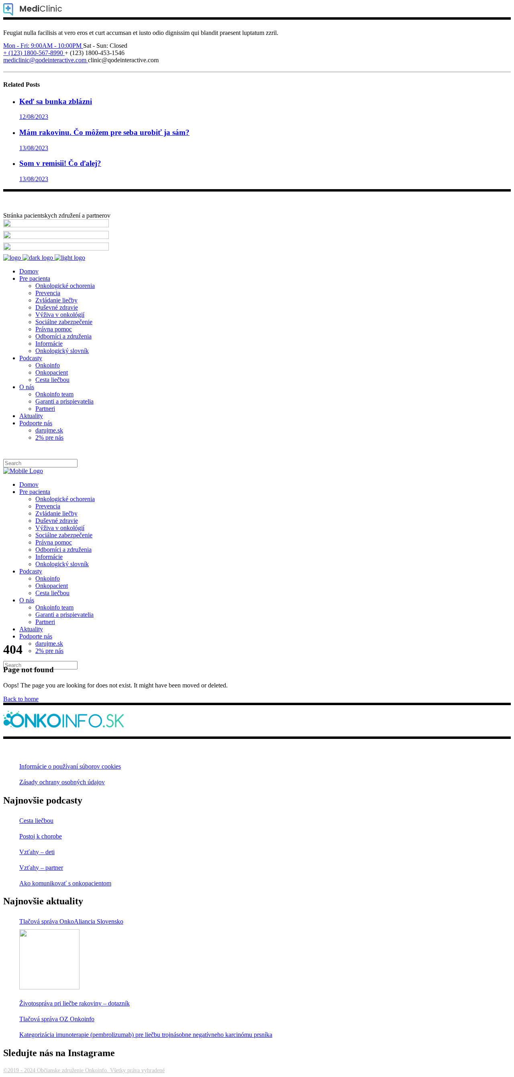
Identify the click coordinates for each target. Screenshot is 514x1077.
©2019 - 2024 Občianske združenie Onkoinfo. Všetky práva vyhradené (84, 1070)
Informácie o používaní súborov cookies (70, 766)
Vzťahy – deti (37, 852)
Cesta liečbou (36, 820)
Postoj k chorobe (40, 836)
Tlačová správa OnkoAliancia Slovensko (71, 921)
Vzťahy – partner (41, 867)
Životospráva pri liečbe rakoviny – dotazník (74, 1003)
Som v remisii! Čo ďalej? (60, 163)
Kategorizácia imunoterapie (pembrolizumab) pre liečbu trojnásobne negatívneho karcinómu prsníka (145, 1034)
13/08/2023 (33, 148)
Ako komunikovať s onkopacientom (65, 883)
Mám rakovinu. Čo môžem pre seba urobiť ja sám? (104, 132)
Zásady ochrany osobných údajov (62, 782)
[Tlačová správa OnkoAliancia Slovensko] (49, 959)
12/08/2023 (33, 116)
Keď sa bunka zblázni (55, 101)
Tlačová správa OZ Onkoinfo (56, 1019)
